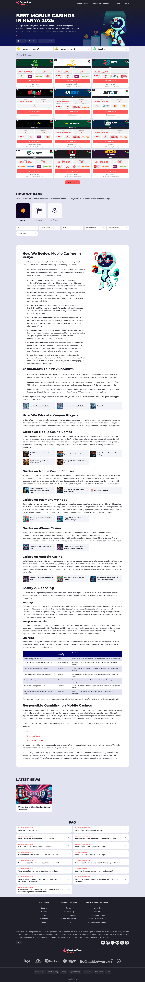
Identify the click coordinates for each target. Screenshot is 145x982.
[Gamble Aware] (96, 961)
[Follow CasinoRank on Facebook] (103, 943)
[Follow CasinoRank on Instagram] (108, 943)
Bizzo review (110, 174)
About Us (97, 908)
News (127, 3)
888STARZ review (72, 174)
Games (44, 912)
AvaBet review (34, 84)
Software (44, 915)
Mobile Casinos (82, 3)
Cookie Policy (72, 979)
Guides (117, 3)
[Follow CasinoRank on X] (113, 943)
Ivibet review (34, 174)
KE (18, 942)
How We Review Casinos (97, 919)
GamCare (30, 731)
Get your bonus (34, 80)
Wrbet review (34, 115)
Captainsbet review (34, 145)
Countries (44, 919)
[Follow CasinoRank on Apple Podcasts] (127, 943)
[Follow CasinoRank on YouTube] (117, 943)
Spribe (68, 908)
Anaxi (69, 922)
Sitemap (44, 922)
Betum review (110, 115)
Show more (71, 182)
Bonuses (44, 908)
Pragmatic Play (68, 912)
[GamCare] (52, 961)
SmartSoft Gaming (69, 915)
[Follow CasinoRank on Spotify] (122, 943)
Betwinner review (72, 145)
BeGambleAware (33, 736)
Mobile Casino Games (101, 3)
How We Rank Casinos (97, 915)
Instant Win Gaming (68, 919)
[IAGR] (27, 961)
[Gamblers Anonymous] (38, 961)
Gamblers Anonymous (35, 740)
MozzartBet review (72, 84)
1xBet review (72, 115)
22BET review (110, 84)
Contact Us (97, 912)
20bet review (110, 145)
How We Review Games (97, 922)
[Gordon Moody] (69, 961)
